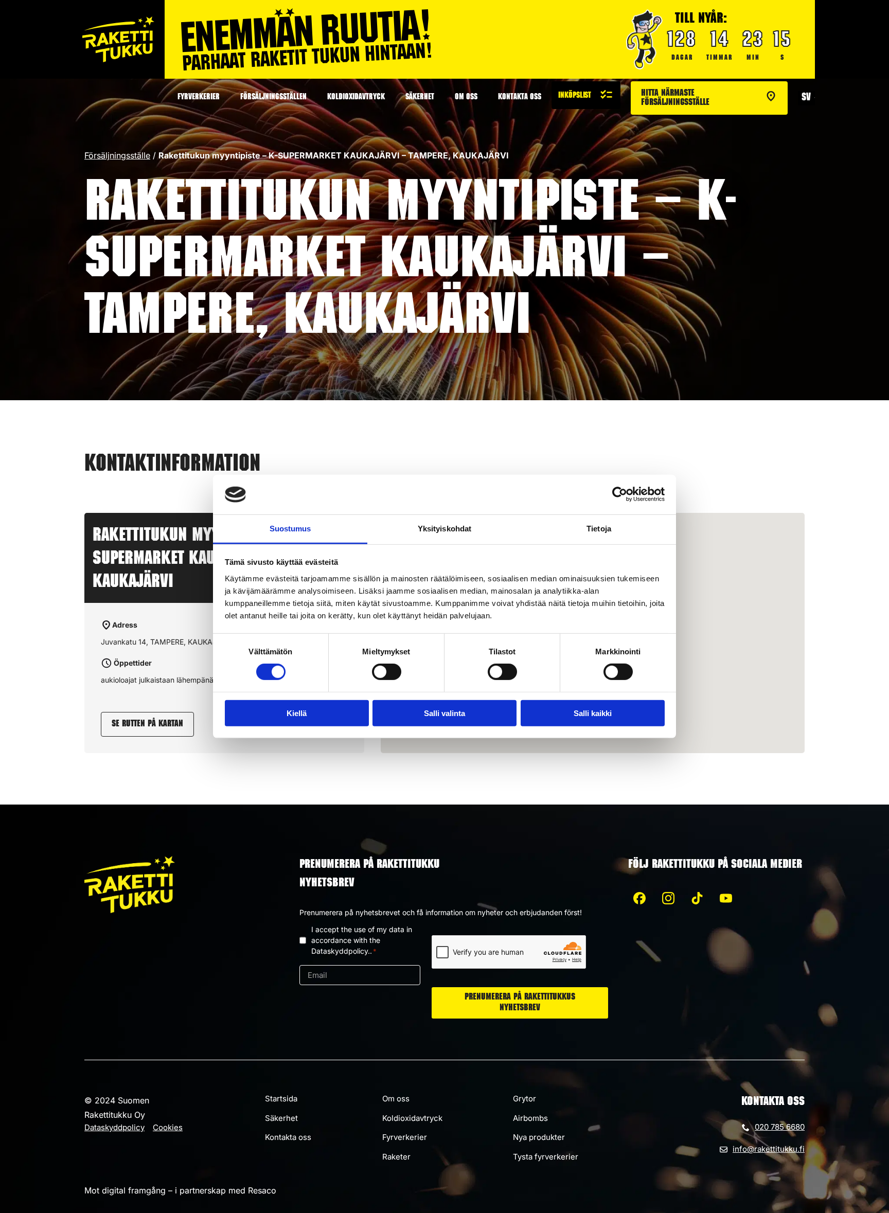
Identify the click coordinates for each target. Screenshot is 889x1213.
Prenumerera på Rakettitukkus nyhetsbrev (520, 1003)
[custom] (639, 898)
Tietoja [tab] (598, 528)
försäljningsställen (273, 98)
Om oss (466, 98)
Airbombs (530, 1118)
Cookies (168, 1127)
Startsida (281, 1098)
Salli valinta (444, 712)
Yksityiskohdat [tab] (444, 528)
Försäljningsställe (117, 155)
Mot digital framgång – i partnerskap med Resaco (180, 1190)
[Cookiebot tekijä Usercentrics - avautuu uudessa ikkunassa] (620, 494)
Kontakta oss (519, 98)
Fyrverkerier (198, 98)
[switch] (386, 672)
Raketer (396, 1157)
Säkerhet (419, 98)
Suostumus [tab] (290, 528)
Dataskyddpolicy (114, 1127)
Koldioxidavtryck (356, 98)
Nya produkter (539, 1137)
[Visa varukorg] (586, 95)
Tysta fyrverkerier (545, 1157)
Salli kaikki (593, 712)
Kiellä (297, 712)
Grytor (524, 1098)
